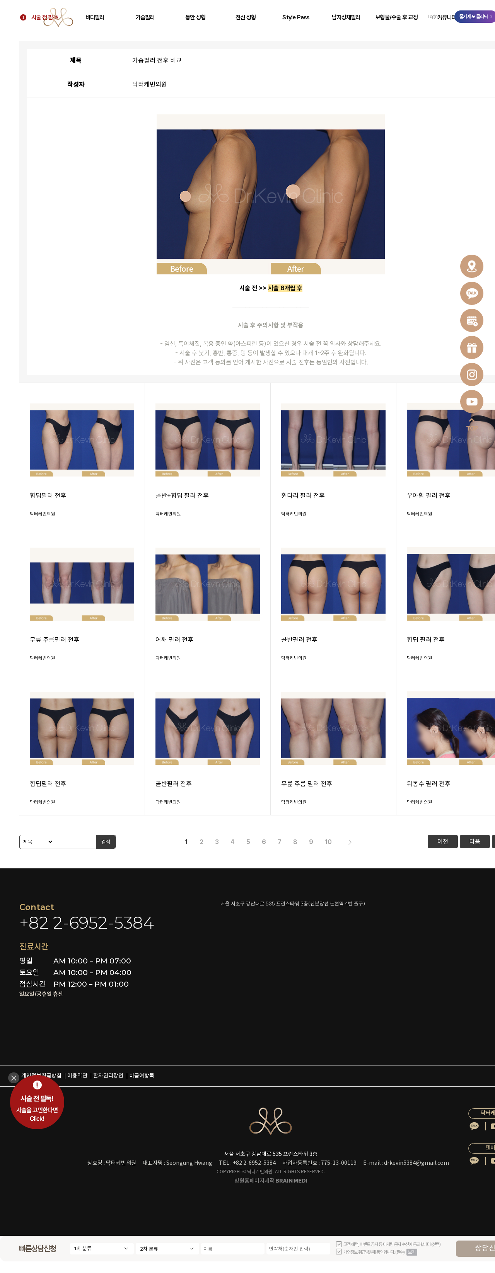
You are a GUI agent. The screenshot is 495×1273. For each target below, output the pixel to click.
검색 (106, 842)
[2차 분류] (167, 1248)
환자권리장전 (108, 1076)
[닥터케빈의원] (58, 17)
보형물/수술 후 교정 (396, 17)
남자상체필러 (346, 17)
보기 (412, 1252)
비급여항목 (141, 1076)
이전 (442, 841)
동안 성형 (195, 17)
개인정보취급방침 (41, 1076)
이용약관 (77, 1076)
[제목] (36, 842)
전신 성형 (246, 17)
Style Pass (295, 17)
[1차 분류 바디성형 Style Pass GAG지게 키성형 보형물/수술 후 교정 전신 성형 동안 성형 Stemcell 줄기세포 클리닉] (101, 1248)
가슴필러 (145, 17)
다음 (474, 841)
